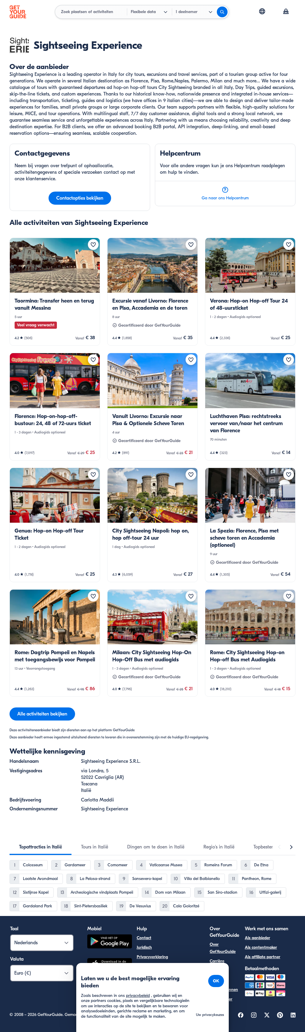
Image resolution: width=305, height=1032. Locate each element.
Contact (144, 937)
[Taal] (262, 11)
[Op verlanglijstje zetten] (93, 244)
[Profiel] (285, 11)
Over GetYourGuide (223, 948)
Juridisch (144, 947)
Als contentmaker (261, 947)
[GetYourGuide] (18, 12)
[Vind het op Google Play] (109, 942)
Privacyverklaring (152, 956)
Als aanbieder (257, 937)
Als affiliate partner (262, 956)
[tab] (40, 847)
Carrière (217, 961)
